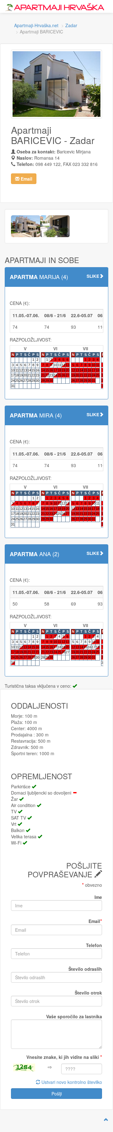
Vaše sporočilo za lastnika (74, 1016)
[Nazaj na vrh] (106, 1119)
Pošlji (56, 1093)
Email (95, 921)
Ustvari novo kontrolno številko (71, 1082)
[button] (23, 178)
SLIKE (93, 276)
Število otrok (88, 993)
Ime (98, 897)
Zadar (71, 25)
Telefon (94, 945)
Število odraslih (85, 969)
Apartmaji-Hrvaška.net (36, 25)
